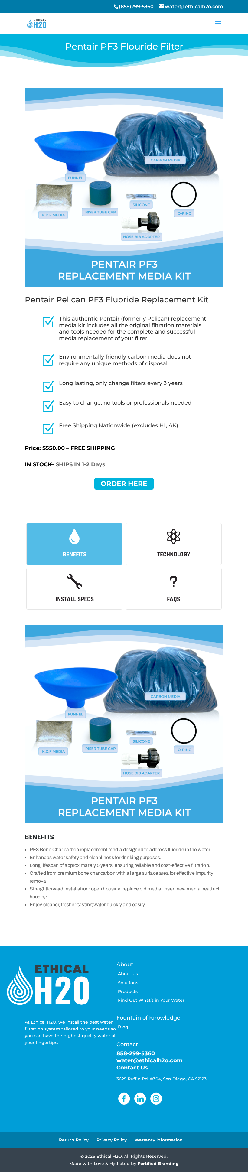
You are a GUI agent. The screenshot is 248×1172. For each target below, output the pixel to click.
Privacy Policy (111, 1140)
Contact (127, 1044)
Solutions (128, 982)
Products (128, 991)
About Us (128, 973)
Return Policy (74, 1140)
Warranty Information (159, 1140)
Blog (123, 1027)
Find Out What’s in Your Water (151, 1000)
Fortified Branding (158, 1163)
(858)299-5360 (136, 6)
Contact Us (132, 1067)
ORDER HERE (124, 484)
